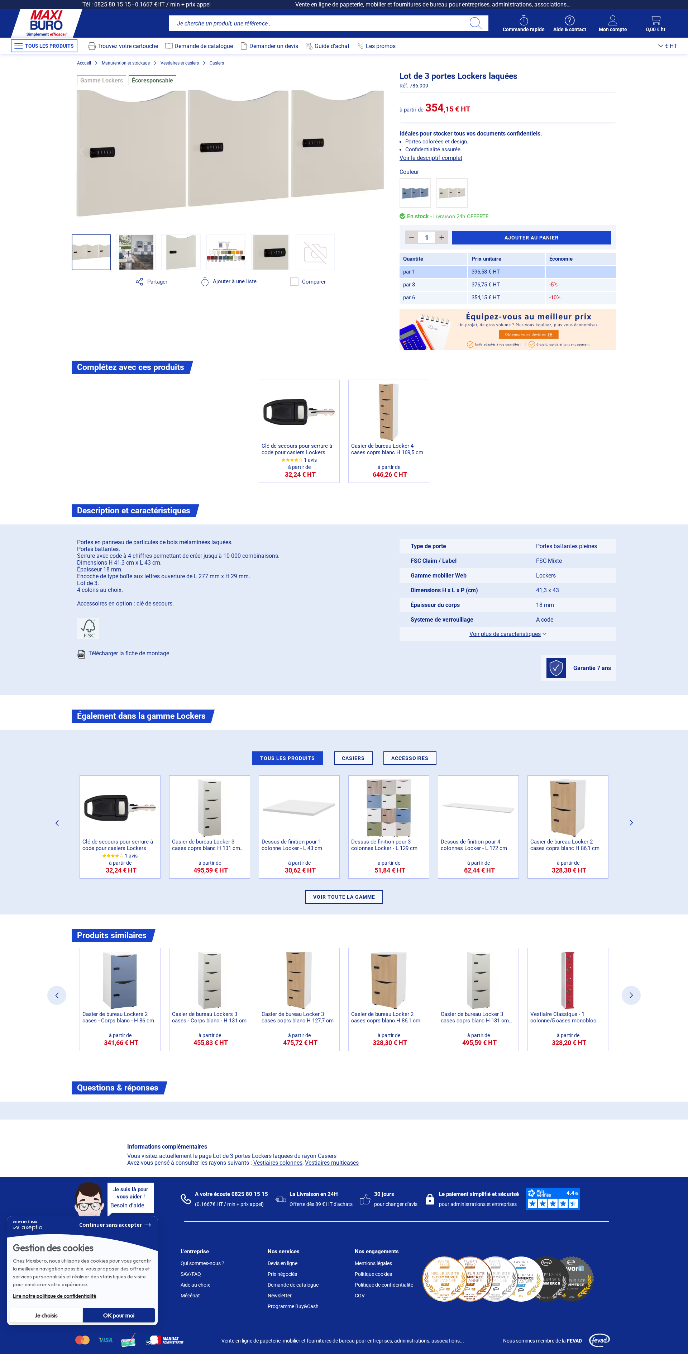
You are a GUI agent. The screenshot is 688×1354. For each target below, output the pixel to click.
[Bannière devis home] (508, 329)
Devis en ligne (282, 1263)
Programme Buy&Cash (293, 1306)
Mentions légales (373, 1263)
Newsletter (280, 1295)
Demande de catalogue (293, 1285)
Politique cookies (373, 1274)
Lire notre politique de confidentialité (54, 1296)
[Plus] (441, 237)
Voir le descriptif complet (431, 158)
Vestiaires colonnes (277, 1162)
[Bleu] (415, 193)
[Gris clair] (452, 193)
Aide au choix (195, 1285)
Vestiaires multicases (332, 1162)
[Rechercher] (475, 23)
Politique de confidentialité (384, 1285)
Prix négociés (282, 1274)
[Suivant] (379, 151)
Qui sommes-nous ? (202, 1263)
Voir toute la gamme (344, 897)
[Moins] (411, 237)
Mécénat (190, 1295)
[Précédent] (81, 151)
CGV (360, 1295)
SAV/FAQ (191, 1274)
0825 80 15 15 (112, 4)
